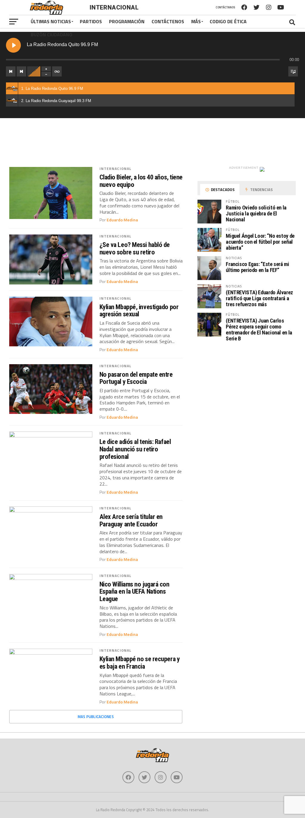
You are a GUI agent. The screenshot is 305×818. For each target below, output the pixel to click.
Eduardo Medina (122, 220)
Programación (126, 21)
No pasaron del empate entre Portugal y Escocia (136, 378)
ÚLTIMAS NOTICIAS (51, 21)
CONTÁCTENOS (168, 21)
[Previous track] (10, 71)
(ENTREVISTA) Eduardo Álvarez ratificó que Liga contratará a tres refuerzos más (259, 298)
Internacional (115, 168)
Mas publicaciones (96, 717)
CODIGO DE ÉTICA (228, 21)
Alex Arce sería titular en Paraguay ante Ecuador (131, 520)
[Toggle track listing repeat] (57, 71)
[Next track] (21, 71)
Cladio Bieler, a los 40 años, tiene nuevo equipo (141, 180)
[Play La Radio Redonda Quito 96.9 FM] (13, 45)
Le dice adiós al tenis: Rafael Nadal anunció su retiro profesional (135, 449)
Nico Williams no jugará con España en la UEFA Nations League (134, 592)
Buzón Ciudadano (51, 34)
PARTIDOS (91, 21)
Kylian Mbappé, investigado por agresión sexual (139, 310)
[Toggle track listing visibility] (293, 71)
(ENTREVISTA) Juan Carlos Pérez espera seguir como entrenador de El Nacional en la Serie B (259, 329)
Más (196, 21)
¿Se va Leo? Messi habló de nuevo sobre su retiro (134, 248)
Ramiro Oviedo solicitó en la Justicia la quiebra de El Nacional (256, 213)
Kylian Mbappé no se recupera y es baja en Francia (139, 662)
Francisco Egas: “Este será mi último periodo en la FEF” (257, 267)
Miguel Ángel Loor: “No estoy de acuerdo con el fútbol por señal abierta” (260, 242)
